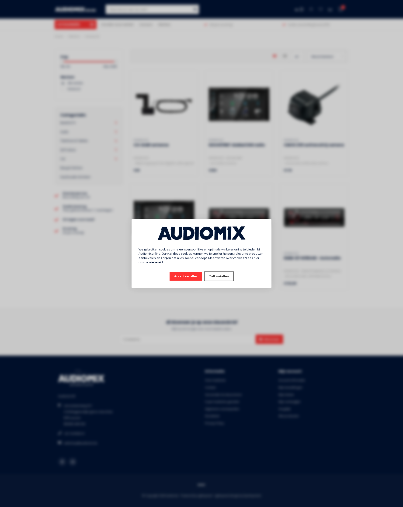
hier (256, 258)
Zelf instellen (219, 276)
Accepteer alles (185, 276)
